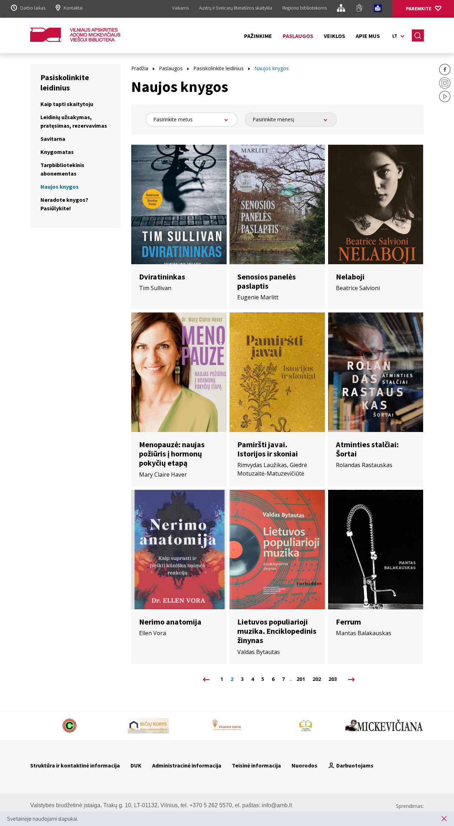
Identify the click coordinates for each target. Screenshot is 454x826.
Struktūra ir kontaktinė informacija (75, 765)
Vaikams (180, 8)
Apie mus (368, 35)
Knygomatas (57, 151)
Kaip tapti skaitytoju (66, 103)
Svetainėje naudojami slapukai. (42, 818)
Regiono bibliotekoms (304, 8)
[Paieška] (418, 35)
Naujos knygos (59, 186)
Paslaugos (298, 35)
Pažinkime (258, 35)
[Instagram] (444, 84)
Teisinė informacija (256, 765)
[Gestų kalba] (359, 9)
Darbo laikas (32, 8)
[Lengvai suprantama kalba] (378, 9)
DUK (136, 765)
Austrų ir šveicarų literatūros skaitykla (235, 8)
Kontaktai (73, 8)
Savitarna (52, 138)
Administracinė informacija (186, 765)
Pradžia (139, 68)
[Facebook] (444, 70)
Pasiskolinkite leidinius (218, 68)
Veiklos (334, 35)
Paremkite (418, 8)
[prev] (206, 679)
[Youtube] (444, 97)
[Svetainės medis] (341, 9)
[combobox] (191, 119)
